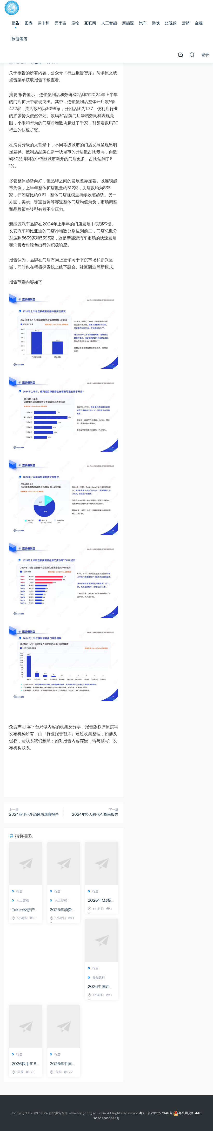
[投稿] (180, 54)
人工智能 (109, 23)
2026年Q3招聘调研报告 (101, 901)
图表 (28, 23)
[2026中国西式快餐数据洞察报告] (101, 940)
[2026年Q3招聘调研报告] (101, 863)
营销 (186, 23)
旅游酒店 (19, 39)
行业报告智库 (11, 8)
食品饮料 (98, 977)
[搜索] (192, 54)
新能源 (128, 23)
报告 (15, 23)
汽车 (143, 23)
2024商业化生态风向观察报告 (34, 815)
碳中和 (43, 23)
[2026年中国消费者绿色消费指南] (63, 1026)
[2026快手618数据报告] (25, 1026)
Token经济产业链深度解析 (25, 910)
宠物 (75, 23)
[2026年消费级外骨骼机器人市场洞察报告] (63, 863)
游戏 (156, 23)
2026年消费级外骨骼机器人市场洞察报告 (63, 910)
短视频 (171, 23)
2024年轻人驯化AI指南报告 (95, 815)
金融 (199, 23)
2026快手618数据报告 (24, 1064)
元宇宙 (60, 23)
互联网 (90, 23)
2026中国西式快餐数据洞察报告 (101, 987)
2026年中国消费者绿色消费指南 (63, 1064)
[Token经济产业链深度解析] (25, 863)
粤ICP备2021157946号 (155, 1113)
